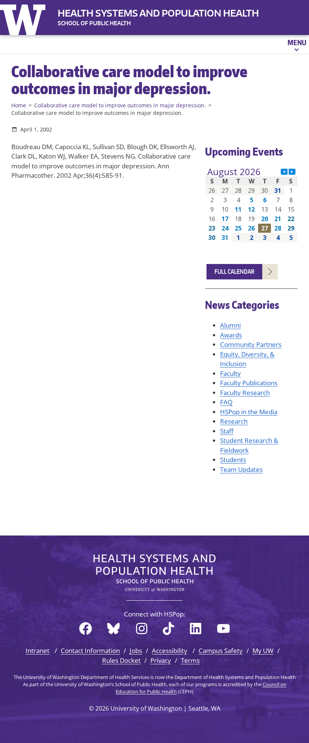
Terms (190, 660)
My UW (263, 650)
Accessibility (169, 650)
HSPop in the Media (248, 411)
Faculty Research (245, 392)
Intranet (37, 650)
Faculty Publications (248, 382)
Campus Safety (221, 650)
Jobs (136, 650)
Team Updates (241, 469)
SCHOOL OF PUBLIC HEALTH (94, 23)
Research (234, 421)
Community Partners (250, 344)
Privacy (160, 660)
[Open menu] (296, 44)
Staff (226, 431)
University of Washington (24, 18)
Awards (231, 335)
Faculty (230, 373)
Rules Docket (121, 660)
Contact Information (90, 650)
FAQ (226, 402)
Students (233, 459)
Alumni (230, 325)
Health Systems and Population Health (158, 13)
